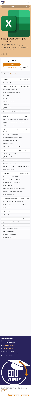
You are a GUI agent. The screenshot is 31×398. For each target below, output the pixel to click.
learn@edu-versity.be (9, 345)
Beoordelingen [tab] (14, 74)
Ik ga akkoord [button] (25, 395)
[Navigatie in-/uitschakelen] (28, 2)
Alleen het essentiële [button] (13, 395)
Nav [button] (12, 6)
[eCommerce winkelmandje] (24, 2)
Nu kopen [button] (12, 64)
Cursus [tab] (6, 74)
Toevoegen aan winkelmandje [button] (12, 68)
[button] (27, 6)
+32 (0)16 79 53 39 (8, 348)
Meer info (24, 68)
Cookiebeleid (4, 390)
